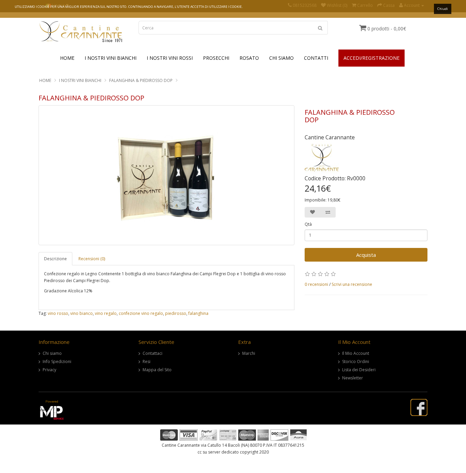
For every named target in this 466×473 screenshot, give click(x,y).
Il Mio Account (355, 353)
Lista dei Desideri (359, 370)
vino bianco (81, 313)
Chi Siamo (281, 58)
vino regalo (106, 313)
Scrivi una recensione (352, 284)
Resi (146, 361)
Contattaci (152, 353)
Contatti (316, 58)
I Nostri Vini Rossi (170, 58)
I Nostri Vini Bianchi (110, 58)
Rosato (249, 58)
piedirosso (175, 313)
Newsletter (352, 378)
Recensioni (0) (91, 259)
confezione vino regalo (141, 313)
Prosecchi (216, 58)
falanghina (198, 313)
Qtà (308, 224)
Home (67, 58)
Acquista (366, 254)
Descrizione (55, 259)
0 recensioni (316, 284)
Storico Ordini (355, 361)
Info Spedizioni (57, 361)
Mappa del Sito (157, 370)
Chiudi (442, 8)
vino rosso (58, 313)
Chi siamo (52, 353)
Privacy (49, 370)
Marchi (248, 353)
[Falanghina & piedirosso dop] (166, 175)
